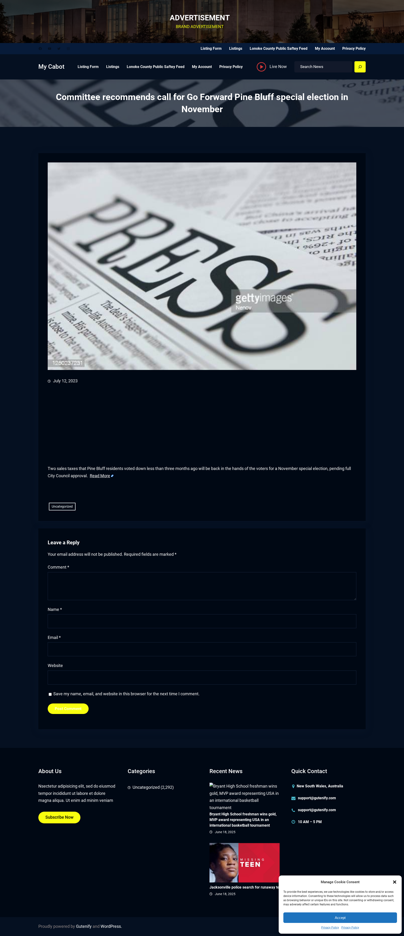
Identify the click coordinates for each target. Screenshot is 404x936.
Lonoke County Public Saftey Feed (278, 48)
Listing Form (211, 48)
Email (54, 637)
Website (55, 665)
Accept (340, 918)
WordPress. (111, 926)
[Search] (360, 66)
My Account (325, 48)
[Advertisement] (188, 425)
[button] (394, 882)
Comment (58, 567)
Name (55, 609)
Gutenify (84, 926)
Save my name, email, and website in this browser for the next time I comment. (126, 694)
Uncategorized (62, 506)
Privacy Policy (330, 927)
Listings (235, 48)
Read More (100, 475)
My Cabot (51, 66)
